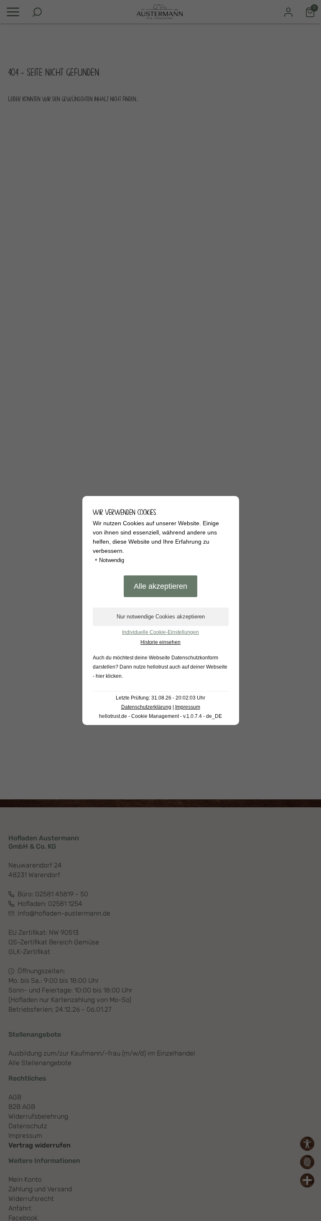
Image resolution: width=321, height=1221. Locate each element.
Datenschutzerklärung (146, 707)
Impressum (187, 707)
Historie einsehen (160, 642)
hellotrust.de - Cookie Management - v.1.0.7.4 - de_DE (160, 716)
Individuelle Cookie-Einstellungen (160, 632)
